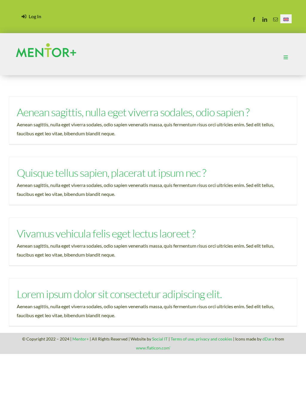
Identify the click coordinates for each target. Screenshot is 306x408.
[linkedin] (264, 19)
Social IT (160, 338)
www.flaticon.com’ (153, 347)
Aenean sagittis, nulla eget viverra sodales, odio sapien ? (133, 112)
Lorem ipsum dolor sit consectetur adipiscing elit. (119, 293)
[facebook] (254, 19)
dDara (268, 338)
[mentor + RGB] (46, 41)
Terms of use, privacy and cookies (201, 338)
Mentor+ (80, 338)
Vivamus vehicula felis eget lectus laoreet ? (106, 233)
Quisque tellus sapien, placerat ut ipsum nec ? (111, 172)
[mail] (275, 19)
